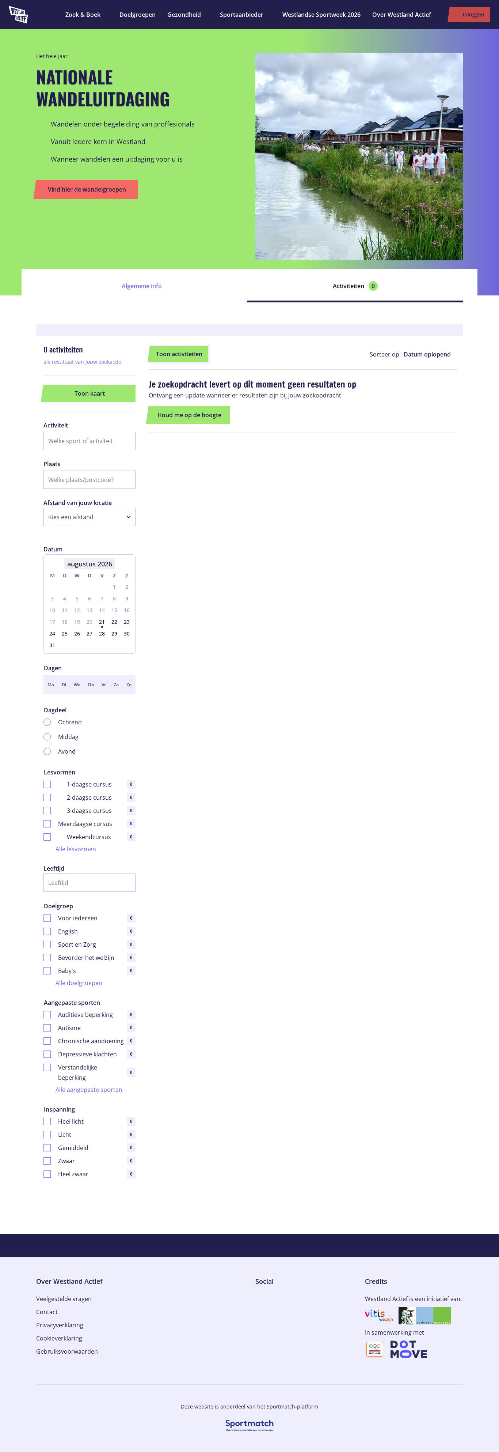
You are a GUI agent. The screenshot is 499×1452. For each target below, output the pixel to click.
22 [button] (114, 621)
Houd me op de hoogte (189, 415)
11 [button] (65, 610)
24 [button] (52, 633)
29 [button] (114, 633)
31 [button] (52, 645)
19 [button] (77, 621)
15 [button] (114, 610)
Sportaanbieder (241, 15)
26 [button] (77, 633)
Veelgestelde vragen (64, 1299)
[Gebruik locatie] (127, 480)
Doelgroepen (137, 15)
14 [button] (102, 610)
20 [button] (89, 621)
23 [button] (127, 621)
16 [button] (127, 610)
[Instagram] (270, 1297)
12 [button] (77, 610)
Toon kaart (90, 393)
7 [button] (101, 598)
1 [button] (114, 586)
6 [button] (89, 598)
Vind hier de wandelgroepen (87, 189)
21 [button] (102, 621)
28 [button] (102, 633)
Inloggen (473, 14)
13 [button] (89, 610)
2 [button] (126, 586)
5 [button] (77, 598)
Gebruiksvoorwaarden (67, 1351)
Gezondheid (184, 15)
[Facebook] (258, 1297)
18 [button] (65, 621)
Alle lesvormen (76, 849)
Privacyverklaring (59, 1325)
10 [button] (52, 610)
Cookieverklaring (59, 1338)
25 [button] (65, 633)
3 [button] (52, 598)
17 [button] (52, 621)
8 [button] (114, 598)
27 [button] (89, 633)
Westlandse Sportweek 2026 (321, 15)
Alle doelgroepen (79, 983)
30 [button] (127, 633)
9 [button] (126, 598)
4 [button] (64, 598)
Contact (47, 1312)
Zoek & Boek (82, 15)
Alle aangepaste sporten (89, 1090)
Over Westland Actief (401, 15)
